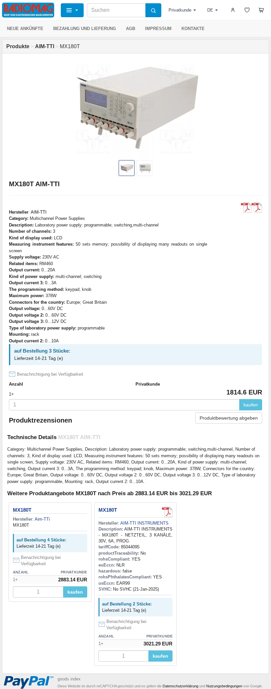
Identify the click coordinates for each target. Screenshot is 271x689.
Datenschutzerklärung (180, 686)
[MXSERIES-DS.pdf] (257, 207)
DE (210, 10)
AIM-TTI (39, 212)
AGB (130, 28)
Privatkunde (180, 10)
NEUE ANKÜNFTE (25, 28)
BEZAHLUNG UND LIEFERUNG (84, 28)
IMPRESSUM (158, 28)
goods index (69, 678)
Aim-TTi (42, 519)
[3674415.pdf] (167, 512)
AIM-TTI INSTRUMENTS (144, 523)
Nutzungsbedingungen (224, 686)
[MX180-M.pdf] (246, 207)
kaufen (251, 404)
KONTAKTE (193, 28)
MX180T (22, 510)
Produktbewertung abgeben (229, 418)
